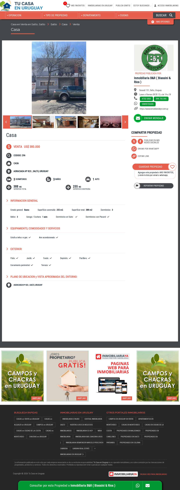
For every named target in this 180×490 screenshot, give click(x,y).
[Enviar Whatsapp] (138, 485)
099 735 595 (161, 98)
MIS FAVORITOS (75, 5)
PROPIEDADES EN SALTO (130, 437)
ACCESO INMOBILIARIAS (167, 5)
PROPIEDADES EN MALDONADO (128, 431)
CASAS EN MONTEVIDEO (130, 425)
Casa (64, 24)
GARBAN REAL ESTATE (81, 448)
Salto (54, 24)
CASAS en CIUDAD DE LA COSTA (28, 431)
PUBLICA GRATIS (123, 5)
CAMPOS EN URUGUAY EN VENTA (121, 419)
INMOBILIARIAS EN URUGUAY (100, 5)
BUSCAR (161, 15)
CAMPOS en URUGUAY (44, 425)
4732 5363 (146, 98)
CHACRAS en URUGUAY (38, 437)
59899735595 (148, 104)
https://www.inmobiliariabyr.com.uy (154, 109)
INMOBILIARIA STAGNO (70, 419)
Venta (76, 24)
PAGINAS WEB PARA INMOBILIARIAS (153, 474)
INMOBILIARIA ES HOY (85, 431)
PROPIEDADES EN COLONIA (130, 443)
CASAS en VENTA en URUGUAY (27, 419)
